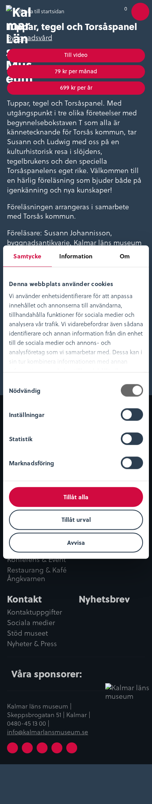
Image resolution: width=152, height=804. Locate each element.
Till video (76, 55)
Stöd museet (27, 633)
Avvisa (76, 542)
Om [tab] (125, 255)
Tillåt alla (76, 496)
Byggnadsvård (29, 37)
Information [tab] (75, 255)
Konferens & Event (36, 559)
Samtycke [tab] (27, 255)
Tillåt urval (76, 519)
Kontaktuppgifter (34, 612)
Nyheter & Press (32, 644)
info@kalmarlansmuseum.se (47, 731)
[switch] (132, 414)
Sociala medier (31, 622)
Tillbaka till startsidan (40, 11)
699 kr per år (76, 87)
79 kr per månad (76, 71)
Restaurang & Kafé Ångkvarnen (37, 574)
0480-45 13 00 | (28, 723)
